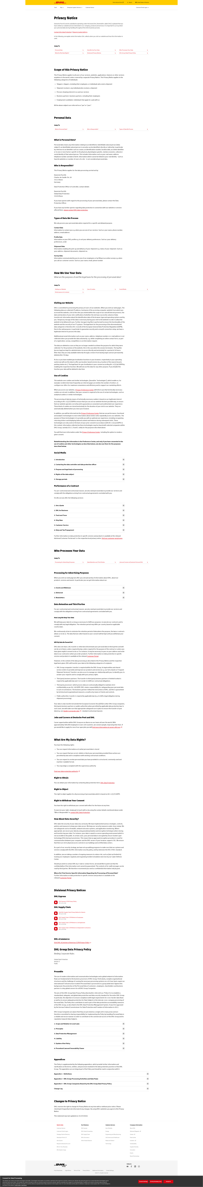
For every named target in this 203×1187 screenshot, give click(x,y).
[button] (129, 2)
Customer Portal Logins (62, 1131)
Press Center (133, 1137)
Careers (132, 1134)
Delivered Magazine (135, 1131)
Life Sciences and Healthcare (112, 1137)
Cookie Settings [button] (110, 1170)
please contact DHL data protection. (76, 210)
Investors (132, 1140)
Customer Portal (92, 656)
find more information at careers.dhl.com (106, 727)
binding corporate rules (71, 711)
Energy (107, 1131)
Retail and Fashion (110, 1140)
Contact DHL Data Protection (63, 32)
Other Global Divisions (86, 1140)
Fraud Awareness (58, 1170)
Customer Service (61, 1128)
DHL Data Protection (107, 783)
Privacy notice (18, 1185)
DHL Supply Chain (85, 1134)
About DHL (132, 1128)
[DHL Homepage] (60, 2)
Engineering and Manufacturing (113, 1134)
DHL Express (84, 1128)
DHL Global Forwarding (86, 1131)
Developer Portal (61, 1137)
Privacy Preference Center (85, 390)
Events (131, 1153)
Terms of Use (77, 1170)
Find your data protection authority (66, 771)
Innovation (132, 1150)
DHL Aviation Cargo (61, 1150)
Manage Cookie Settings (80, 32)
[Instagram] (139, 1166)
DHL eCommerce (85, 1137)
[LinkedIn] (135, 1166)
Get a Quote (59, 1140)
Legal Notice (68, 1170)
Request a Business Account (63, 1143)
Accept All (168, 1181)
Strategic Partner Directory (63, 1134)
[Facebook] (131, 1166)
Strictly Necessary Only (155, 1181)
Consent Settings (143, 1181)
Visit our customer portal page (112, 538)
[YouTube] (127, 1166)
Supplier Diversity (134, 1147)
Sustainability (133, 1143)
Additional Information (97, 1170)
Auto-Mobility (109, 1128)
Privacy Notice (86, 1170)
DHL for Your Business (62, 1147)
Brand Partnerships (134, 1156)
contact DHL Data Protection (80, 812)
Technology (108, 1143)
